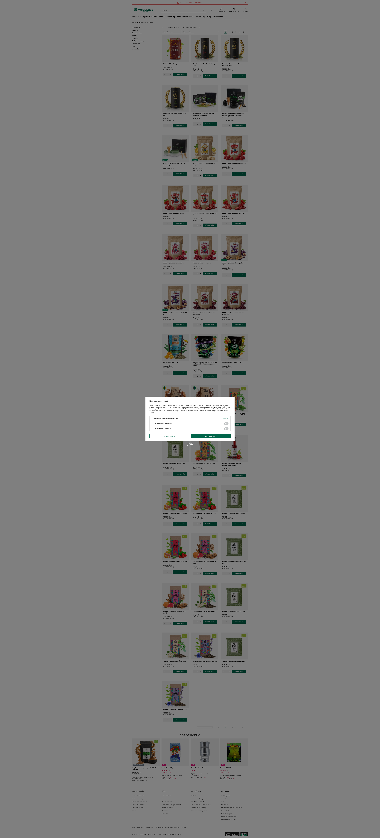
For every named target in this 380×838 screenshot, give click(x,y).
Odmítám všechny (169, 436)
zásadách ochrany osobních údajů (215, 407)
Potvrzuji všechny (210, 436)
